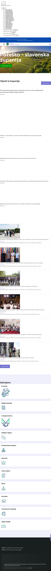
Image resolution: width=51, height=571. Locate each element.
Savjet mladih (5, 522)
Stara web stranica (16, 565)
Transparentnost (6, 416)
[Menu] (4, 44)
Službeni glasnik (6, 403)
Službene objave (6, 433)
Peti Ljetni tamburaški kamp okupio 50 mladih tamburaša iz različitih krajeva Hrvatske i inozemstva (24, 181)
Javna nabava (5, 471)
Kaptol (17, 549)
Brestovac (13, 549)
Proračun (4, 386)
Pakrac (15, 547)
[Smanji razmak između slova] (16, 35)
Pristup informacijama (8, 445)
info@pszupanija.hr (29, 40)
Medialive (30, 567)
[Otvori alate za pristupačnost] (3, 3)
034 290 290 (21, 40)
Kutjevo (21, 547)
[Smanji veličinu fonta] (13, 32)
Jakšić (9, 549)
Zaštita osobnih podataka (20, 564)
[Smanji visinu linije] (12, 33)
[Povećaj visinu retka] (14, 33)
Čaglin (20, 549)
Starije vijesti (46, 83)
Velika (6, 549)
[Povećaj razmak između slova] (17, 35)
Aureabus (4, 496)
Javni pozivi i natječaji (8, 509)
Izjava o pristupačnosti (9, 564)
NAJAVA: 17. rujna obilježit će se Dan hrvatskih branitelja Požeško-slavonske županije (20, 135)
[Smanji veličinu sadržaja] (15, 30)
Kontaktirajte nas (6, 65)
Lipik (18, 547)
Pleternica (11, 547)
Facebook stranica (41, 564)
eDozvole (4, 458)
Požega (7, 547)
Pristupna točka (7, 565)
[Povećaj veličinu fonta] (15, 32)
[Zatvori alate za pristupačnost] (5, 8)
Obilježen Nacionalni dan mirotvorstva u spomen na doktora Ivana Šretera (18, 158)
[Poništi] (2, 8)
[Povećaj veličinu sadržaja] (17, 30)
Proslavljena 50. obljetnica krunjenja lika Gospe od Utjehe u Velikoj (17, 357)
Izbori (3, 484)
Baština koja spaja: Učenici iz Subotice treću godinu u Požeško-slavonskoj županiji (20, 204)
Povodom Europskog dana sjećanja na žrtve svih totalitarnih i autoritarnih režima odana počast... (21, 91)
